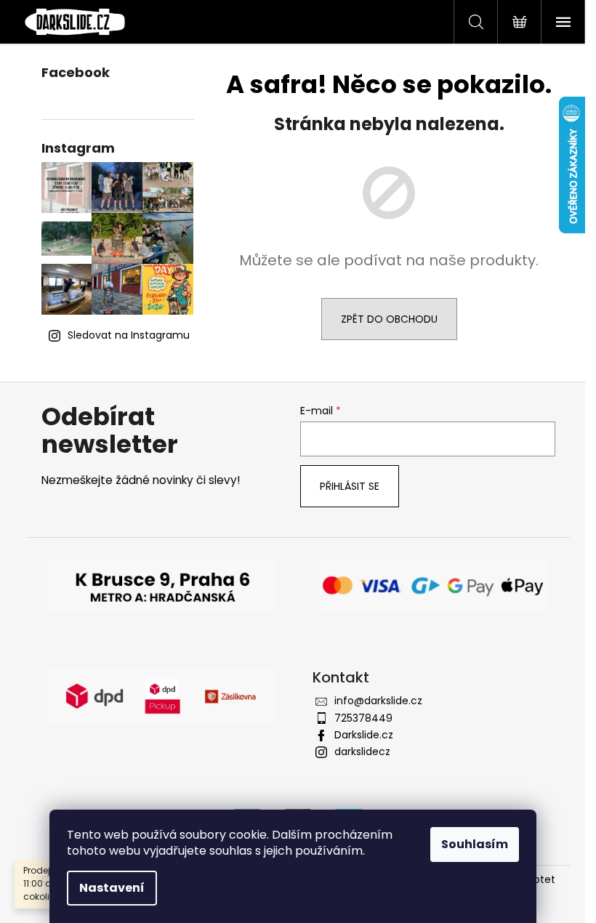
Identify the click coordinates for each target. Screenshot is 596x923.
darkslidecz (362, 751)
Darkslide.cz (363, 734)
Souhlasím (474, 844)
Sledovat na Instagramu (129, 335)
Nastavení (112, 887)
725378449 (363, 718)
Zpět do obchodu (389, 319)
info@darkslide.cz (378, 700)
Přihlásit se (349, 486)
